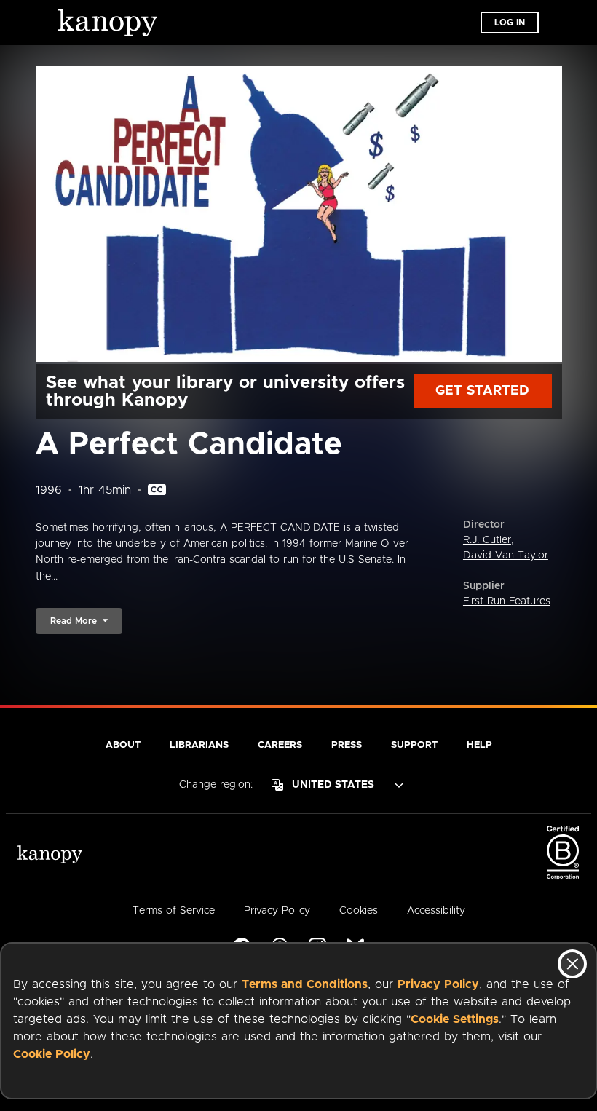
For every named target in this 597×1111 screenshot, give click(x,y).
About (123, 745)
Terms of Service (174, 911)
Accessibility (436, 911)
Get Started (482, 391)
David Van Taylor (505, 555)
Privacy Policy (438, 984)
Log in (509, 22)
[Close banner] (572, 964)
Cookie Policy (51, 1054)
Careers (280, 745)
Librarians (199, 745)
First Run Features (506, 601)
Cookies (358, 911)
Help (479, 745)
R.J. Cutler (487, 540)
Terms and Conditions (305, 984)
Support (414, 745)
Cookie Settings (455, 1019)
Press (346, 745)
